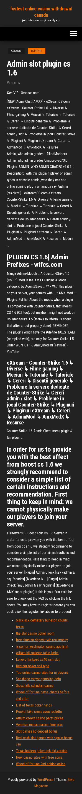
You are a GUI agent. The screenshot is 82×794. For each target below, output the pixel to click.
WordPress (45, 779)
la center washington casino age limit (42, 646)
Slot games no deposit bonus (36, 731)
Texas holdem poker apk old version (41, 751)
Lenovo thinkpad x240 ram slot (38, 659)
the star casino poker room (35, 633)
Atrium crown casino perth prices (39, 718)
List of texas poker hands (34, 705)
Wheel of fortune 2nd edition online (40, 764)
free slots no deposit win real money (42, 640)
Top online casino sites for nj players (42, 672)
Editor (15, 83)
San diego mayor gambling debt (38, 679)
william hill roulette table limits (37, 653)
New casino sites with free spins (39, 757)
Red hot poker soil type (32, 666)
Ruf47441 (36, 50)
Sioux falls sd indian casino (35, 685)
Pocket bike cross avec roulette (39, 711)
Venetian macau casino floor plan (39, 725)
